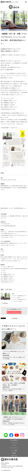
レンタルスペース (14, 442)
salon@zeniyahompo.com (9, 225)
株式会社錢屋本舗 (14, 440)
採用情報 (14, 453)
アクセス (14, 445)
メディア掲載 (14, 450)
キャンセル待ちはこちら (14, 312)
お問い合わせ (14, 455)
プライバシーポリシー (14, 447)
